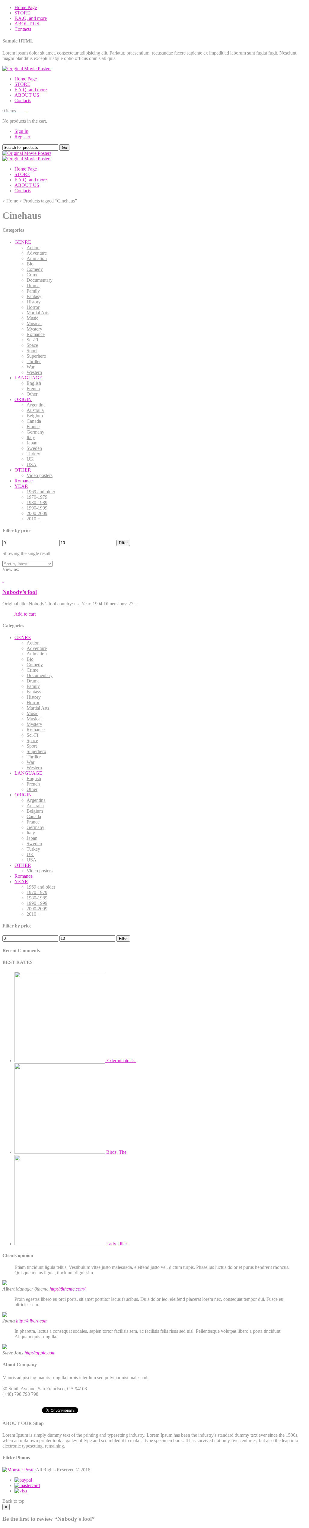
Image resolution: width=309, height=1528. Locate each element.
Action (33, 247)
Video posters (40, 475)
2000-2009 (37, 513)
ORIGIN (23, 399)
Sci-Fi (32, 339)
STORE (22, 12)
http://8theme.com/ (67, 1288)
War (30, 366)
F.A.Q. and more (30, 18)
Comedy (35, 269)
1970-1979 (37, 497)
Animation (37, 258)
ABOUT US (26, 23)
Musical (34, 323)
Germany (35, 432)
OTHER (22, 469)
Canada (34, 421)
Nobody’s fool (19, 592)
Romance (36, 334)
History (34, 301)
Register (22, 136)
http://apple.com (40, 1352)
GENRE (22, 242)
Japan (32, 442)
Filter (123, 543)
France (33, 426)
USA (32, 464)
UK (30, 459)
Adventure (37, 253)
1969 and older (41, 491)
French (33, 388)
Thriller (34, 361)
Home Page (25, 7)
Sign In (21, 131)
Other (32, 394)
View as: (10, 569)
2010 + (33, 518)
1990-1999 (37, 507)
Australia (35, 410)
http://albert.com (32, 1320)
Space (32, 345)
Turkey (33, 453)
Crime (32, 274)
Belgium (35, 415)
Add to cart (25, 614)
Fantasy (34, 296)
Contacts (22, 29)
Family (33, 290)
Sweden (34, 448)
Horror (33, 307)
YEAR (21, 486)
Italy (31, 437)
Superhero (36, 356)
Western (34, 372)
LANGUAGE (28, 377)
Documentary (40, 280)
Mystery (34, 328)
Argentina (36, 404)
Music (32, 318)
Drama (33, 285)
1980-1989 (37, 502)
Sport (32, 350)
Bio (30, 263)
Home (12, 200)
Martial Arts (38, 312)
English (34, 383)
